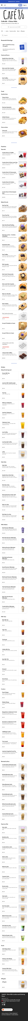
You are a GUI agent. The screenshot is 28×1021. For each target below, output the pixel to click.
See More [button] (18, 1)
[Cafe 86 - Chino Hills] (5, 5)
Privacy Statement (13, 1013)
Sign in (25, 5)
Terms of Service (5, 1013)
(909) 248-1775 (5, 998)
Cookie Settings (14, 1014)
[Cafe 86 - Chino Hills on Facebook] (2, 1005)
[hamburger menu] (1, 5)
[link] (13, 31)
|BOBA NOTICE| (11, 1)
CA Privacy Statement (6, 1014)
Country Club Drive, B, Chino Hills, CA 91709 (11, 999)
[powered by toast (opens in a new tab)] (7, 1010)
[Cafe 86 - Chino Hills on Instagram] (4, 1005)
